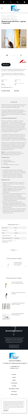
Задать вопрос (14, 346)
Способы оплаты (5, 90)
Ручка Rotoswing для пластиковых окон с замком (18, 264)
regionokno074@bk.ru (15, 360)
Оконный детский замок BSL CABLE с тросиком (18, 303)
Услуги (14, 377)
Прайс (14, 380)
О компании (14, 383)
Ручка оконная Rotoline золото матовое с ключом (18, 283)
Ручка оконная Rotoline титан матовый (18, 293)
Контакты (14, 391)
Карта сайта (14, 394)
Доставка (16, 90)
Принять (6, 410)
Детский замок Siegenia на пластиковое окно (18, 314)
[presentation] (2, 266)
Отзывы (14, 385)
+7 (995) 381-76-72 (14, 368)
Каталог (14, 374)
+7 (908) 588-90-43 (14, 366)
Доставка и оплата (14, 388)
